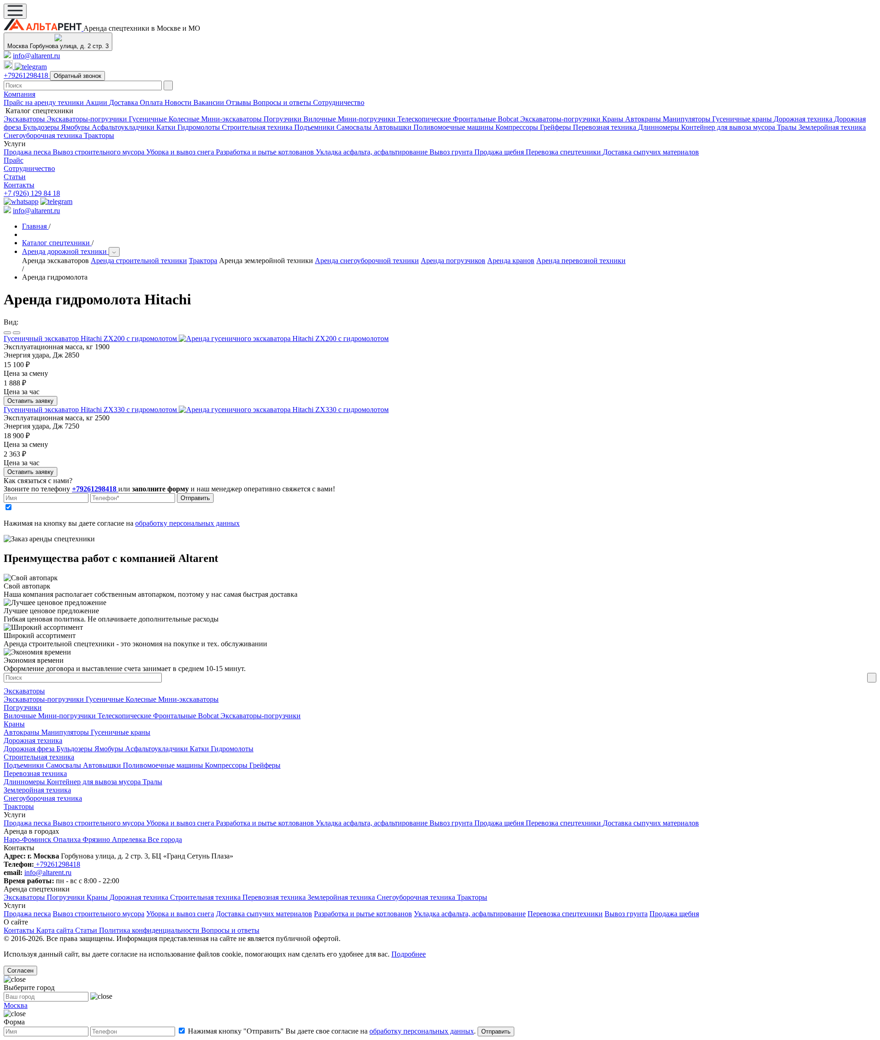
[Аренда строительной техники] (43, 28)
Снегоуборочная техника (44, 135)
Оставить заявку (30, 400)
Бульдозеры (42, 127)
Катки (166, 127)
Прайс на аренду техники (45, 102)
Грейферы (556, 127)
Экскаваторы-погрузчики (88, 119)
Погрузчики (283, 119)
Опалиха (67, 839)
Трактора (203, 260)
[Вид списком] (7, 332)
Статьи (15, 177)
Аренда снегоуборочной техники (367, 260)
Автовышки (393, 127)
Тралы (787, 127)
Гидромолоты (199, 127)
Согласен (20, 970)
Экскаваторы (25, 119)
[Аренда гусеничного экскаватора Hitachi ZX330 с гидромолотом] (284, 409)
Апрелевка (130, 839)
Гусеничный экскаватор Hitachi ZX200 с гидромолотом (91, 338)
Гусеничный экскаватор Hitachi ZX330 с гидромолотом (91, 409)
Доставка (124, 102)
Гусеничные (149, 119)
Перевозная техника (605, 127)
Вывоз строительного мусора (99, 152)
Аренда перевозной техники (581, 260)
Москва (16, 1005)
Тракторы (99, 135)
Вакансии (209, 102)
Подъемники (315, 127)
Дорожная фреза (30, 749)
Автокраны (644, 119)
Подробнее (408, 954)
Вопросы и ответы (283, 102)
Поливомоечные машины (454, 127)
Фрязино (97, 839)
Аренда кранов (510, 260)
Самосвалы (355, 127)
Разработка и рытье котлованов (266, 152)
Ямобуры (76, 127)
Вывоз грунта (451, 152)
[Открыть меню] (15, 11)
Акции (97, 102)
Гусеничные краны (743, 119)
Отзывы (239, 102)
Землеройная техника (832, 127)
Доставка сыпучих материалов (651, 152)
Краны (613, 119)
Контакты (19, 185)
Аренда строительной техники (139, 260)
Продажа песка (28, 152)
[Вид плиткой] (16, 332)
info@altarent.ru (36, 56)
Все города (165, 839)
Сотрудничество (338, 102)
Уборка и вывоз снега (181, 152)
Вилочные (320, 119)
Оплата (152, 102)
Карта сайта (55, 930)
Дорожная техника (804, 119)
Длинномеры (659, 127)
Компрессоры (517, 127)
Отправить (195, 498)
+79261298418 (27, 75)
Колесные (185, 119)
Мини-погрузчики (367, 119)
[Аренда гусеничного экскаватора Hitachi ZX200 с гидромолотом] (284, 338)
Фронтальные (475, 119)
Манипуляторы (687, 119)
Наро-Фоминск (28, 839)
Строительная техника (258, 127)
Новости (179, 102)
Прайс (13, 160)
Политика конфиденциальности (150, 930)
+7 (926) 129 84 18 (32, 193)
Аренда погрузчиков (453, 260)
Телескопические (425, 119)
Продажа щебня (500, 152)
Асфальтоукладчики (124, 127)
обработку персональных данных (187, 523)
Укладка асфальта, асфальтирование (372, 152)
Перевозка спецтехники (564, 152)
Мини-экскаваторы (232, 119)
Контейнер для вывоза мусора (729, 127)
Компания (19, 94)
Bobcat (509, 119)
